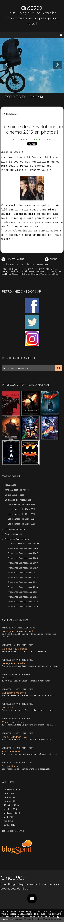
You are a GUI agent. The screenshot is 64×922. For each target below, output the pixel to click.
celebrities (18, 274)
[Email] (32, 898)
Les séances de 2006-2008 (21, 505)
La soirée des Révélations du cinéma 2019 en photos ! (32, 129)
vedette (45, 274)
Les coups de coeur (15, 529)
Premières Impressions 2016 (23, 597)
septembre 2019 (12, 790)
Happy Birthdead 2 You (15, 736)
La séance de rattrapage (18, 500)
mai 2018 (8, 821)
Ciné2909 (31, 8)
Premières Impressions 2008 (23, 558)
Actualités (10, 485)
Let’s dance (8, 707)
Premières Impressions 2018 (23, 602)
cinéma (13, 269)
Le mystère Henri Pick (14, 663)
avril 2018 (9, 825)
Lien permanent (15, 259)
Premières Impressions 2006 (23, 549)
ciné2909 (39, 269)
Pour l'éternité (13, 534)
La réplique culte (14, 495)
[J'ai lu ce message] (60, 911)
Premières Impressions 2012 (23, 578)
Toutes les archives (13, 831)
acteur (50, 269)
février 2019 (10, 797)
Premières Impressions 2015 (23, 592)
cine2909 (28, 269)
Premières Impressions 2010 (23, 568)
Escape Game (10, 766)
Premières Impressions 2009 (23, 563)
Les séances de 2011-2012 (21, 514)
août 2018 (9, 817)
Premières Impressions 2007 (23, 553)
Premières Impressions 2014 (23, 587)
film (20, 269)
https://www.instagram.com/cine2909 (31, 230)
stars (29, 274)
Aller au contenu (15, 5)
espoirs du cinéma (45, 271)
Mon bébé (7, 678)
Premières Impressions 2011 (23, 573)
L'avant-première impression (23, 544)
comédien (14, 271)
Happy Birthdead (11, 751)
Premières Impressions (17, 539)
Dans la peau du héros (17, 490)
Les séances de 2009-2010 (21, 509)
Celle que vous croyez (14, 648)
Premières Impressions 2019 (23, 607)
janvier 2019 (10, 801)
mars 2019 (9, 793)
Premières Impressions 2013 (23, 582)
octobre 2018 (10, 809)
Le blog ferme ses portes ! (17, 631)
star (36, 274)
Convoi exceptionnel (13, 722)
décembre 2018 (11, 805)
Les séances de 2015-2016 (21, 524)
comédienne (27, 271)
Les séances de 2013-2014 (21, 519)
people (54, 274)
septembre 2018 (12, 813)
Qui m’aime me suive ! (14, 692)
